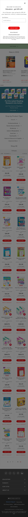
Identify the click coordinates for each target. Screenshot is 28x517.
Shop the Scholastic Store (14, 34)
